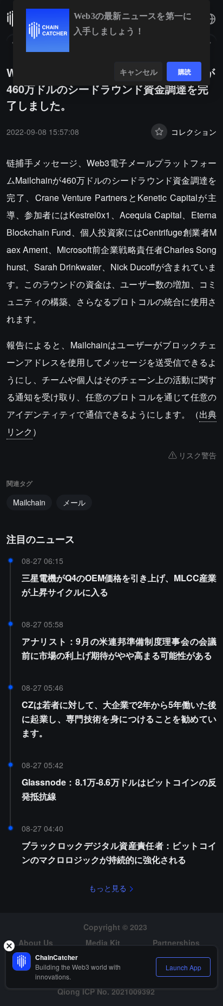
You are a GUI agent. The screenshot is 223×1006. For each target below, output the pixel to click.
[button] (210, 19)
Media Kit (103, 942)
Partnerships (176, 942)
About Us (35, 942)
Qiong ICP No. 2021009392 (106, 991)
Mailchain (29, 502)
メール (74, 502)
